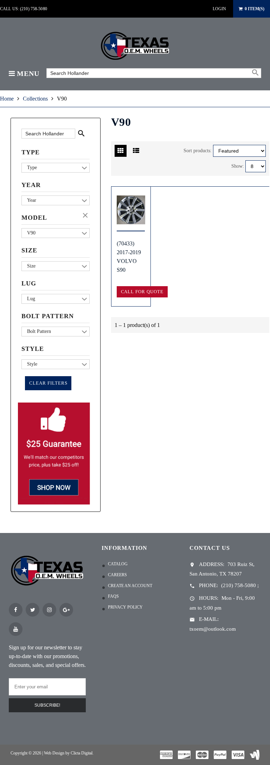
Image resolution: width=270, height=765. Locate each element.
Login (219, 8)
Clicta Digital (81, 753)
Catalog (118, 563)
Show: (237, 166)
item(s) (254, 8)
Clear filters (48, 383)
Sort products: (198, 150)
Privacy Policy (125, 607)
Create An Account (130, 585)
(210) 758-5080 (238, 585)
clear (86, 215)
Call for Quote (142, 291)
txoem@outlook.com (212, 629)
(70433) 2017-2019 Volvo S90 (129, 256)
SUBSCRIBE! (47, 705)
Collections (35, 99)
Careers (117, 574)
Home (7, 99)
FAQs (113, 596)
